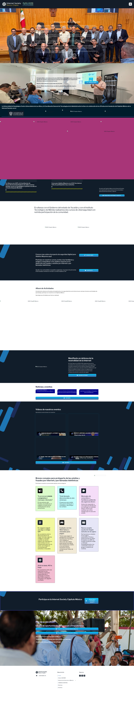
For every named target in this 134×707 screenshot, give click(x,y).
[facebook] (80, 675)
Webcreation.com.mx (80, 698)
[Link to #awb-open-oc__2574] (130, 4)
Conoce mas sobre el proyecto (82, 212)
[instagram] (84, 675)
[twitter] (82, 675)
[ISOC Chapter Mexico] (18, 2)
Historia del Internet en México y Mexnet (46, 701)
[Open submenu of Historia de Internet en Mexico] (76, 680)
